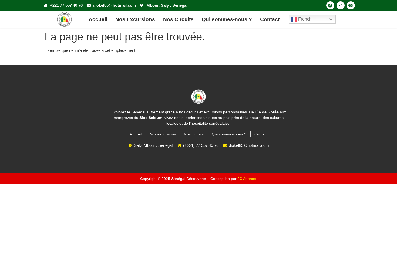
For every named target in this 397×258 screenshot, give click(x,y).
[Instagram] (341, 5)
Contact (270, 19)
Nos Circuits (178, 19)
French (304, 19)
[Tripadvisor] (351, 5)
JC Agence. (247, 178)
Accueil (98, 19)
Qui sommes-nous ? (227, 19)
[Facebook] (330, 5)
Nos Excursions (135, 19)
